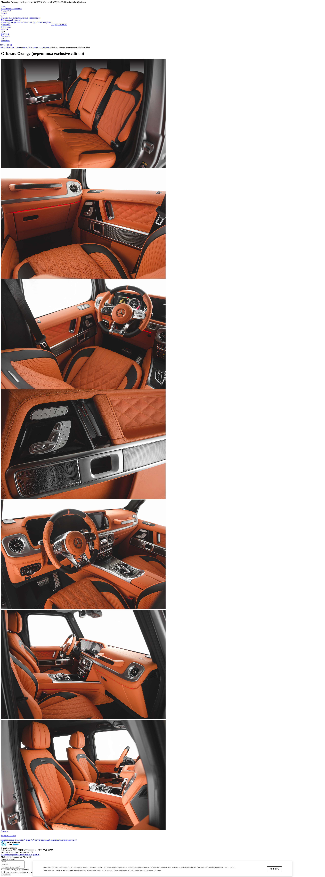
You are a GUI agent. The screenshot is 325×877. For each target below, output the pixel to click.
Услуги (4, 13)
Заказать (4, 831)
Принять (274, 869)
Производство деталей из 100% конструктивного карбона (26, 22)
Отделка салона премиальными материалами (20, 18)
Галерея (4, 29)
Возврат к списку (8, 835)
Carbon (4, 38)
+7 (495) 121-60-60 (59, 25)
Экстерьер (5, 36)
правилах (109, 870)
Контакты (5, 41)
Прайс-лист (6, 27)
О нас (3, 6)
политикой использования (67, 870)
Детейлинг (5, 25)
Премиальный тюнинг (11, 20)
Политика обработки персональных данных (20, 855)
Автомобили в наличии (11, 9)
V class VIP (6, 11)
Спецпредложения (69, 840)
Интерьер (5, 34)
